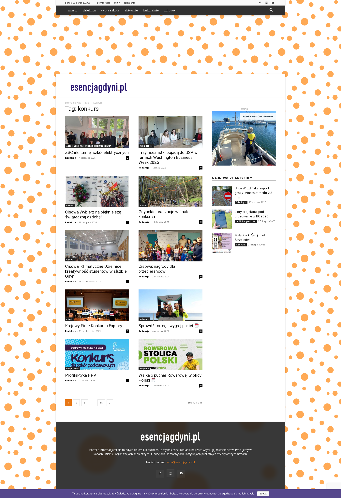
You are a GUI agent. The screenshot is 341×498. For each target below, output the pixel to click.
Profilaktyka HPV (80, 375)
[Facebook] (260, 2)
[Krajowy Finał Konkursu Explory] (97, 305)
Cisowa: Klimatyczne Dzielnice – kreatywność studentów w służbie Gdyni (96, 271)
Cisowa (69, 205)
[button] (271, 10)
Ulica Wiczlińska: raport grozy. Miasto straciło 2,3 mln (253, 192)
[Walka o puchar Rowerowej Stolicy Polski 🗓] (170, 354)
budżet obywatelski (246, 221)
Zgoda (263, 493)
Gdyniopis (241, 202)
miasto (72, 10)
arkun (117, 2)
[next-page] (110, 402)
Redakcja (70, 157)
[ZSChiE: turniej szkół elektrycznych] (97, 132)
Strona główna (73, 102)
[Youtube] (273, 2)
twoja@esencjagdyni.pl (180, 462)
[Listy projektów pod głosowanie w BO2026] (222, 219)
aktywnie (131, 10)
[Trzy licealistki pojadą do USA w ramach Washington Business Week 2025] (170, 132)
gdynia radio (103, 2)
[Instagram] (266, 2)
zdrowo (169, 10)
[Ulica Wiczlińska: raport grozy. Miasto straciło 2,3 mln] (222, 196)
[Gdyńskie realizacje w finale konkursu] (170, 191)
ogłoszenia (129, 2)
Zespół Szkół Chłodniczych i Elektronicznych (88, 145)
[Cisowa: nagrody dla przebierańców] (170, 246)
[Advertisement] (170, 44)
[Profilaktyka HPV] (97, 354)
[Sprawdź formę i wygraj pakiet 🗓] (170, 305)
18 (101, 402)
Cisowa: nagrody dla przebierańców (157, 269)
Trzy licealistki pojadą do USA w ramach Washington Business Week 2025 (168, 157)
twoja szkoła (110, 10)
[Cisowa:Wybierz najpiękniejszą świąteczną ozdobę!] (97, 191)
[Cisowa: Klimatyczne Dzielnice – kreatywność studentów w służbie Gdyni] (97, 246)
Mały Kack (240, 244)
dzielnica (89, 10)
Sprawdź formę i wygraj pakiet (166, 325)
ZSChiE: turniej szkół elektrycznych (97, 152)
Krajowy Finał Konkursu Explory (93, 325)
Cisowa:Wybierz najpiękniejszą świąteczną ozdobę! (93, 214)
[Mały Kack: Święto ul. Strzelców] (222, 243)
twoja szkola (146, 145)
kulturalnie (151, 10)
